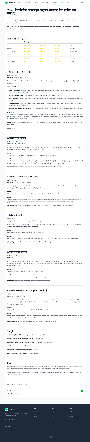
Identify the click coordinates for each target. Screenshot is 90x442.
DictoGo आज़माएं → (12, 128)
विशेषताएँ (35, 411)
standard (45, 429)
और (68, 2)
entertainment (56, 429)
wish (38, 429)
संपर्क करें (71, 416)
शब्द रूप (35, 419)
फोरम (53, 416)
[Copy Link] (20, 394)
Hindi (81, 2)
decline (41, 429)
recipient (29, 429)
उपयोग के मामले (45, 2)
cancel (6, 429)
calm (35, 429)
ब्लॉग (62, 2)
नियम (71, 414)
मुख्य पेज (19, 2)
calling (25, 429)
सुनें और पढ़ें (36, 414)
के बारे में (53, 411)
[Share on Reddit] (17, 394)
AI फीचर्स (36, 2)
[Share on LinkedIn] (11, 394)
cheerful (21, 429)
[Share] (82, 391)
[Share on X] (8, 394)
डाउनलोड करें (54, 2)
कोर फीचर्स (27, 2)
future (13, 429)
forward (10, 429)
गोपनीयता (71, 411)
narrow (17, 429)
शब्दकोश (35, 416)
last (48, 429)
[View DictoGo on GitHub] (18, 419)
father (51, 429)
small (32, 429)
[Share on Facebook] (14, 394)
